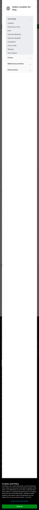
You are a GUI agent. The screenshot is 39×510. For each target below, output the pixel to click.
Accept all (19, 506)
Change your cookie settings (19, 501)
